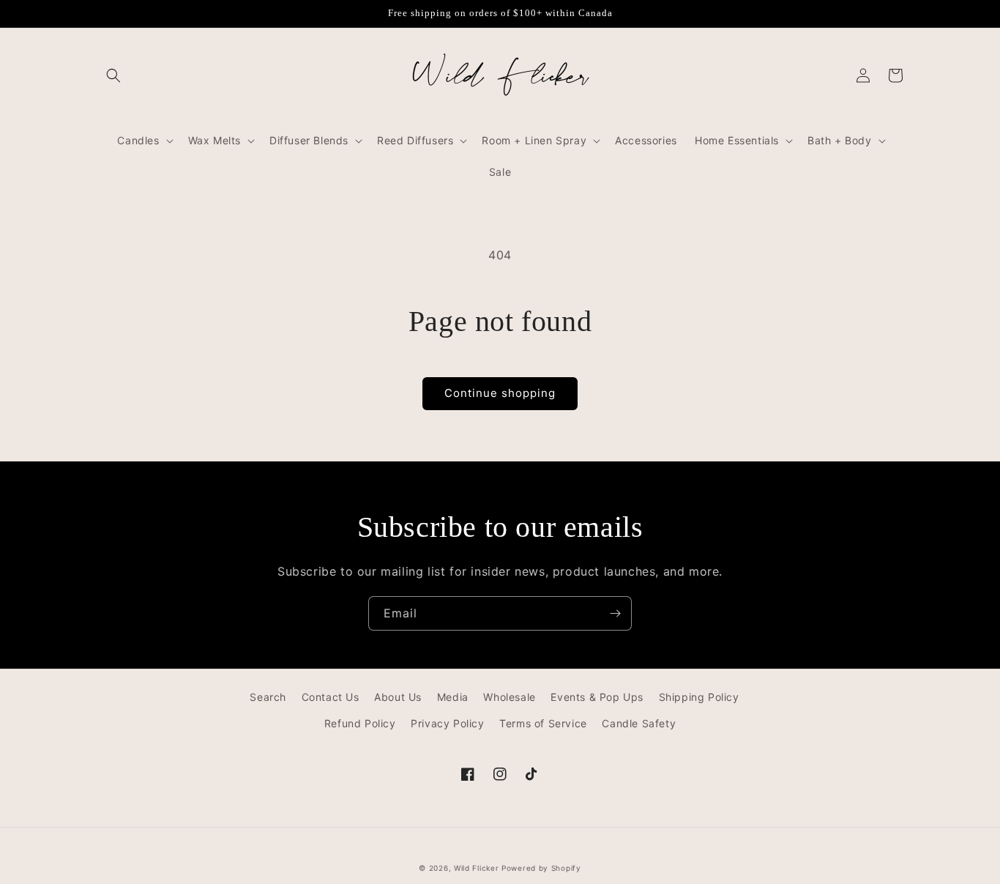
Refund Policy (360, 723)
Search (268, 697)
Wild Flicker (476, 867)
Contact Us (330, 697)
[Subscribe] (615, 613)
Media (453, 697)
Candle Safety (639, 723)
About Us (398, 697)
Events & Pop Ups (597, 697)
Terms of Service (543, 723)
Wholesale (509, 697)
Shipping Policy (699, 697)
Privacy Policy (447, 723)
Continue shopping (500, 393)
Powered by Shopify (541, 867)
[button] (113, 75)
